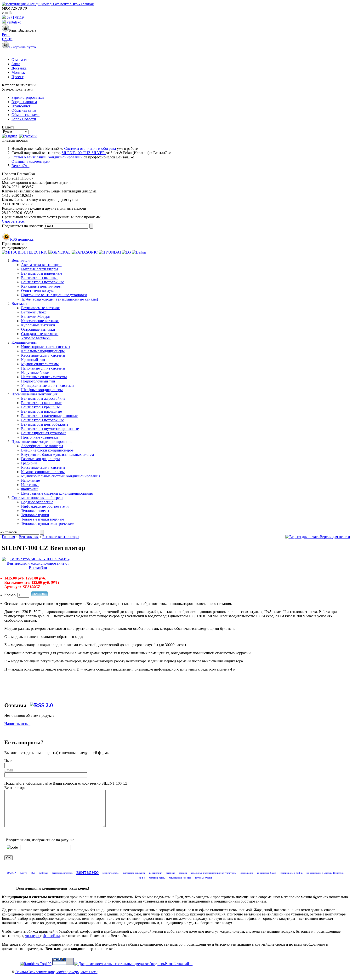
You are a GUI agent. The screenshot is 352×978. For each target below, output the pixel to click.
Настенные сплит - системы (44, 377)
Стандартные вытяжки (39, 334)
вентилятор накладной (134, 873)
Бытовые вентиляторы (39, 269)
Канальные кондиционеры (43, 351)
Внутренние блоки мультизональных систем (57, 454)
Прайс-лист (20, 106)
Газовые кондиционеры (40, 459)
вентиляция (155, 872)
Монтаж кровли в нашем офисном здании (36, 182)
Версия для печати (335, 537)
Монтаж (18, 72)
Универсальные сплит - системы (47, 385)
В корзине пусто (22, 47)
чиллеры (32, 936)
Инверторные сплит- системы (45, 347)
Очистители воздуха (38, 291)
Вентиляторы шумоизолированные (50, 429)
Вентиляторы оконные (39, 278)
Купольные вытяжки (38, 325)
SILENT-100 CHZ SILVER (84, 153)
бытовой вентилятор (62, 873)
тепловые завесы (157, 877)
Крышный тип (33, 360)
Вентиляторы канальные (41, 403)
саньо (141, 877)
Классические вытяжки (40, 321)
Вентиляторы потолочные (42, 282)
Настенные (30, 485)
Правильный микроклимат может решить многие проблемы (51, 217)
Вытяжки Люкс (33, 312)
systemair (43, 873)
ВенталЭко (20, 166)
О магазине (20, 60)
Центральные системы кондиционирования (57, 493)
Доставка (19, 68)
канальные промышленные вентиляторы (213, 872)
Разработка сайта (179, 964)
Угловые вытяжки (36, 338)
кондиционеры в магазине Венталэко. (325, 873)
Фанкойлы (29, 489)
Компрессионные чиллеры (43, 472)
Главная (8, 537)
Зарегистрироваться (27, 97)
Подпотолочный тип (38, 381)
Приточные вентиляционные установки (54, 295)
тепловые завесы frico (180, 877)
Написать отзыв (17, 724)
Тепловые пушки (35, 515)
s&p (33, 873)
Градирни (29, 463)
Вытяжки (19, 303)
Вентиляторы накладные (41, 411)
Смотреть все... (14, 221)
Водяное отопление (37, 502)
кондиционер (246, 873)
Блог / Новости (23, 119)
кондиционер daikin (291, 872)
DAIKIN (12, 872)
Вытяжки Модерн (35, 316)
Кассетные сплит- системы (43, 355)
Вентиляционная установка (43, 433)
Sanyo (23, 872)
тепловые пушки (203, 877)
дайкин (183, 872)
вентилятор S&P (110, 873)
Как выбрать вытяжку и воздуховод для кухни (40, 200)
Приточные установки (39, 437)
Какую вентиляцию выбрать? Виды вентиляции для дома (49, 191)
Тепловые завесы (35, 511)
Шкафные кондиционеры (42, 390)
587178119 (15, 17)
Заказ (15, 64)
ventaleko (14, 22)
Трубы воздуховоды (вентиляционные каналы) (59, 299)
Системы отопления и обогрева (90, 148)
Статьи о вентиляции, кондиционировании (47, 157)
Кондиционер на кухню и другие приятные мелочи (44, 208)
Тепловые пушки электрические (47, 523)
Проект (17, 77)
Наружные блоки (35, 372)
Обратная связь (23, 110)
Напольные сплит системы (43, 368)
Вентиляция (21, 260)
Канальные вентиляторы (41, 286)
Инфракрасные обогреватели (45, 506)
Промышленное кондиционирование (41, 442)
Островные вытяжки (38, 329)
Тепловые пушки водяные (42, 519)
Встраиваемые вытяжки (40, 308)
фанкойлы (51, 936)
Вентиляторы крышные (40, 407)
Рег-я (6, 35)
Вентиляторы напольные (41, 273)
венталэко (87, 872)
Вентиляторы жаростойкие (43, 398)
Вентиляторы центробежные (44, 424)
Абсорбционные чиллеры (42, 446)
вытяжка (170, 873)
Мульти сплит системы (40, 364)
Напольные (30, 480)
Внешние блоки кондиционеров (47, 450)
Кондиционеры (24, 342)
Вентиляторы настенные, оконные (49, 416)
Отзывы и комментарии (31, 161)
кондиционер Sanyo (266, 873)
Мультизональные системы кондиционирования (60, 476)
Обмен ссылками (25, 115)
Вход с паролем (24, 102)
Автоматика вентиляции (41, 265)
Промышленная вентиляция (34, 394)
